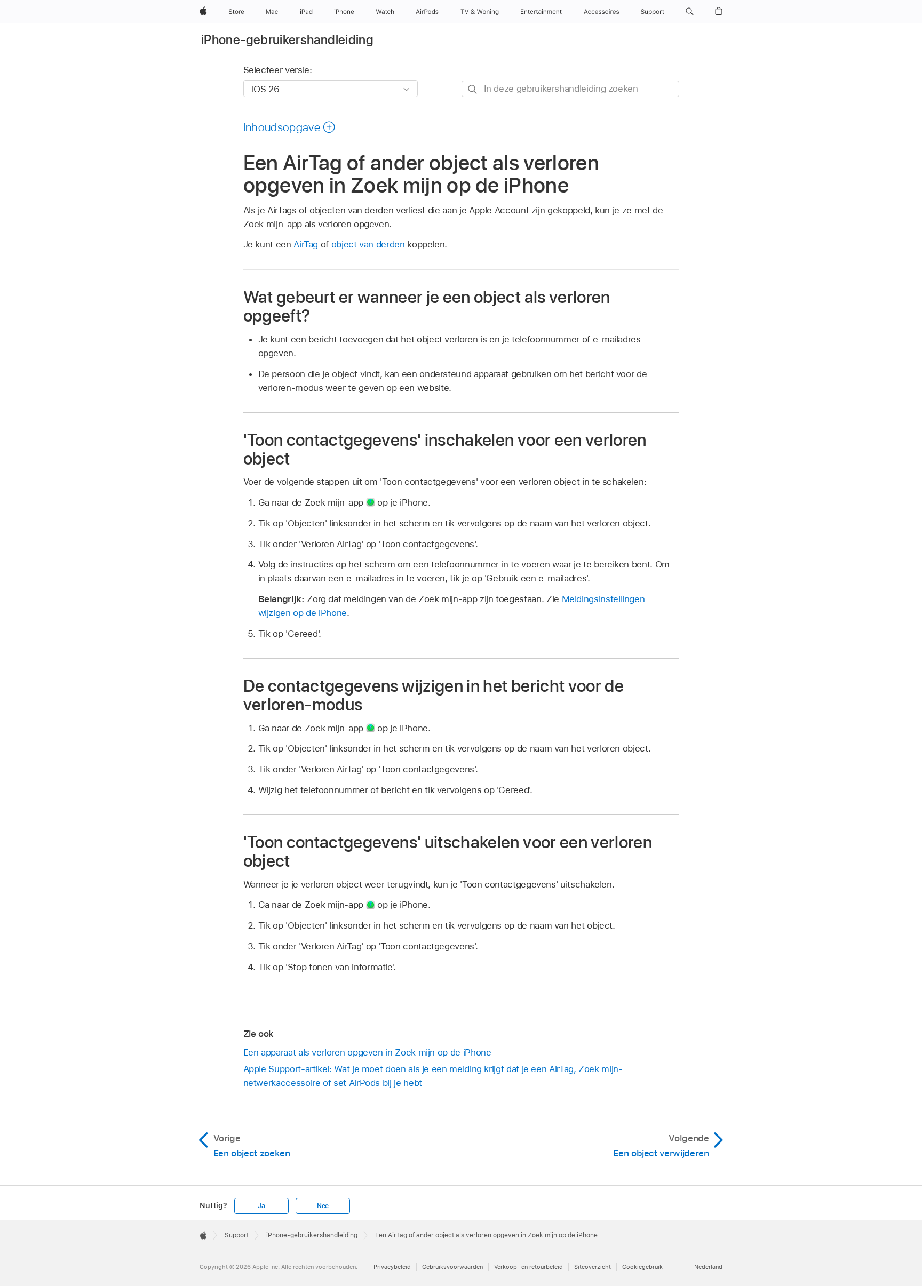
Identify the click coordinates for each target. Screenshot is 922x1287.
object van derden (368, 244)
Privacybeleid (392, 1266)
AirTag (305, 244)
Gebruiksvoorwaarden (452, 1266)
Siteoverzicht (592, 1266)
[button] (689, 11)
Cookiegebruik (642, 1266)
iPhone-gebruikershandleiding (287, 39)
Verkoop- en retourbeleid (528, 1266)
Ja (261, 1206)
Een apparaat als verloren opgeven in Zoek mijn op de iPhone (367, 1052)
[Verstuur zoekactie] (473, 89)
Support (237, 1235)
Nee (323, 1206)
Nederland (708, 1266)
